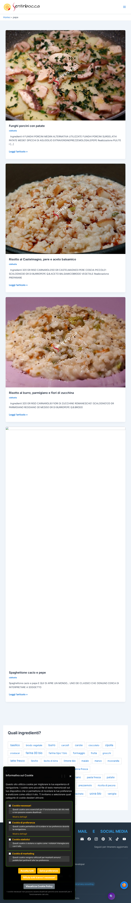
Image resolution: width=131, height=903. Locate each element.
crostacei (15, 753)
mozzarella (113, 760)
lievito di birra (51, 760)
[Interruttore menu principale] (124, 7)
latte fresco (17, 760)
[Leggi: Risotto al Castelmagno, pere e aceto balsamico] (66, 208)
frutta (94, 753)
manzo (98, 760)
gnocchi (107, 753)
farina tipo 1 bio (58, 753)
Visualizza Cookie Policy (39, 886)
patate (111, 777)
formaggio (79, 753)
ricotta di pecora (106, 785)
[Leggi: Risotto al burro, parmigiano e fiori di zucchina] (66, 342)
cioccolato (94, 745)
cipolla (109, 745)
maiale (85, 760)
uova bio (95, 793)
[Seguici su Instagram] (96, 839)
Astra (77, 898)
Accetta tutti (27, 870)
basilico (15, 745)
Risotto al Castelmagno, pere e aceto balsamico (42, 259)
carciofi (65, 745)
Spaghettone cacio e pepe (27, 672)
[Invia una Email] (82, 839)
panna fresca (80, 768)
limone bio (70, 760)
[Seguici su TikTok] (117, 839)
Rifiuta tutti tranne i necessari (39, 877)
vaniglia (112, 793)
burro (51, 745)
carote (79, 745)
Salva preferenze (48, 870)
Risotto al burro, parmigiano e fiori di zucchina (41, 392)
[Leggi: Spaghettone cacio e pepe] (66, 546)
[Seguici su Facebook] (89, 839)
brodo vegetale (34, 745)
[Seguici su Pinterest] (103, 839)
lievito (34, 760)
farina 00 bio (34, 753)
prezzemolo (85, 785)
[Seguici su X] (110, 839)
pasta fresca (94, 777)
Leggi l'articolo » (18, 152)
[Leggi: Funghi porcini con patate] (66, 75)
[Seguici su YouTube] (124, 839)
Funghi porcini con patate (27, 126)
